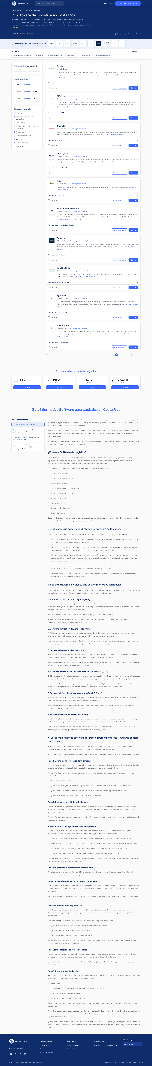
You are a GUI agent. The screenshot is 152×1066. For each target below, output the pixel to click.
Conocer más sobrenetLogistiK (105, 162)
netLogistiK (62, 153)
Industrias (84, 56)
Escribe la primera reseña (78, 99)
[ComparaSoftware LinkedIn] (11, 1053)
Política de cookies (137, 1063)
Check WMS (63, 325)
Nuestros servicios (73, 1045)
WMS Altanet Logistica (68, 208)
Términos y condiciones (110, 1063)
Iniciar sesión (71, 1049)
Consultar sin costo (119, 88)
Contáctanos (99, 1041)
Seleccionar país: (129, 1040)
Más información (32, 34)
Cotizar (133, 88)
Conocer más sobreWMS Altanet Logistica (70, 219)
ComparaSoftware (17, 10)
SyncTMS (61, 295)
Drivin (60, 66)
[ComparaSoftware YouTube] (15, 1053)
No (34, 70)
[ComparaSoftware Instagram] (24, 1053)
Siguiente (134, 355)
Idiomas (38, 56)
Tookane (61, 238)
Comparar (27, 85)
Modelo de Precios (54, 56)
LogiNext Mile (63, 268)
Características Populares (21, 56)
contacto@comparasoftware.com (107, 1045)
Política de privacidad (125, 1063)
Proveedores (71, 1041)
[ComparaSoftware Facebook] (20, 1053)
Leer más (15, 28)
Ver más (29, 387)
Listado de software (18, 34)
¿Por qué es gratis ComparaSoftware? (129, 34)
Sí (20, 70)
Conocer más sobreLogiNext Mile (86, 276)
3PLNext (61, 96)
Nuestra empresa (46, 1041)
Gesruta (61, 126)
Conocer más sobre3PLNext (66, 107)
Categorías (105, 3)
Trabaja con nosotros (46, 1052)
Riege (60, 181)
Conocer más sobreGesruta (114, 134)
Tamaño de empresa (101, 56)
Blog (41, 1049)
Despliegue (70, 56)
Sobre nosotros (45, 1045)
